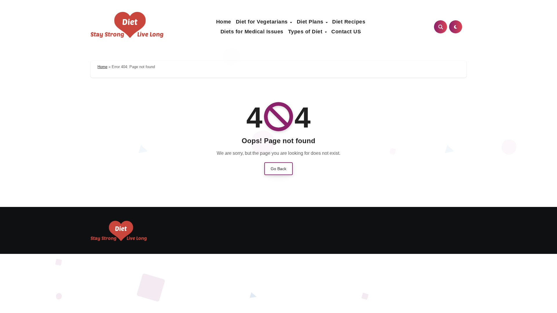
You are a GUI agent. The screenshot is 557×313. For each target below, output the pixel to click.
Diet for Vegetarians (263, 22)
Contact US (346, 31)
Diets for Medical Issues (251, 31)
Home (223, 22)
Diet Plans (311, 22)
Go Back (278, 168)
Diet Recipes (348, 22)
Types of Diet (306, 31)
